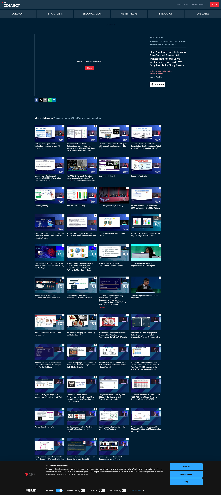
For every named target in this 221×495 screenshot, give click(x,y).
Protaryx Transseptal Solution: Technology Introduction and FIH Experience (47, 146)
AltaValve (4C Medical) (76, 206)
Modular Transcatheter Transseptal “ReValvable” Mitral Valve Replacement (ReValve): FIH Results (113, 335)
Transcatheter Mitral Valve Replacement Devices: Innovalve (47, 297)
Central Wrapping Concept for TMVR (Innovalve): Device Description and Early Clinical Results (81, 365)
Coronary (18, 14)
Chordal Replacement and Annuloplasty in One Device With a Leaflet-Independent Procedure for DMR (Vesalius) (80, 398)
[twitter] (41, 100)
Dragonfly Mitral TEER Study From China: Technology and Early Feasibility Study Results (112, 397)
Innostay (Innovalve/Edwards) (111, 206)
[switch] (82, 490)
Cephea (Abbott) (41, 206)
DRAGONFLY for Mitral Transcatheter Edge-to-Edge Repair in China (145, 235)
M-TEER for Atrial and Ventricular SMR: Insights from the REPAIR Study (145, 207)
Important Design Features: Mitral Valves (112, 235)
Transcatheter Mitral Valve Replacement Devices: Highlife (143, 265)
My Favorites (198, 5)
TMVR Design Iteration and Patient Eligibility (144, 297)
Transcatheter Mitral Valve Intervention (163, 44)
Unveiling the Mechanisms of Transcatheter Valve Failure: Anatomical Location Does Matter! (112, 459)
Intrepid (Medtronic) (139, 176)
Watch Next (159, 84)
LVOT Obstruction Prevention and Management (48, 334)
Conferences (182, 5)
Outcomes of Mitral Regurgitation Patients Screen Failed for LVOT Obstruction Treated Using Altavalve (145, 335)
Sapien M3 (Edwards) (107, 176)
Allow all (186, 467)
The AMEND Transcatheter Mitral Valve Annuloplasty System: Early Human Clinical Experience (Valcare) (81, 178)
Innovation (166, 14)
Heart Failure (129, 14)
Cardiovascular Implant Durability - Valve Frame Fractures (112, 428)
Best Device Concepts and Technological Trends (167, 41)
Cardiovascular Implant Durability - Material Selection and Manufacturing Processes (146, 429)
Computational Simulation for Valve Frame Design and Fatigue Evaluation (49, 458)
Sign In (214, 5)
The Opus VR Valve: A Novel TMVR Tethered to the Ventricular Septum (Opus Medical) (112, 365)
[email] (45, 100)
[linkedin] (54, 100)
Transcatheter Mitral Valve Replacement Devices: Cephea (111, 265)
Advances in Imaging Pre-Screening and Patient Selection (81, 334)
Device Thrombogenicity (44, 427)
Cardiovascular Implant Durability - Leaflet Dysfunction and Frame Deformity (80, 429)
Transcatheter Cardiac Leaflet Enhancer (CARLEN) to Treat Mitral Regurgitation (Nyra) (48, 178)
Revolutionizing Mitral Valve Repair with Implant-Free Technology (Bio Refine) (112, 146)
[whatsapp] (50, 100)
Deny (186, 482)
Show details (135, 490)
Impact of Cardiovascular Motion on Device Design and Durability (81, 458)
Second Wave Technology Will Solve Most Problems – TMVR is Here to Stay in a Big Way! (49, 266)
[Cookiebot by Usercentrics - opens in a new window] (30, 490)
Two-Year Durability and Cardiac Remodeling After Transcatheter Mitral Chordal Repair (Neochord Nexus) (146, 146)
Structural (55, 14)
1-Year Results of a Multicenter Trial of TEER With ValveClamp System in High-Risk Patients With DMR (145, 397)
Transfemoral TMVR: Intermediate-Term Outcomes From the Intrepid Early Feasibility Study (48, 365)
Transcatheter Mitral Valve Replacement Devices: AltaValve (79, 297)
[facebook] (36, 100)
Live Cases (203, 14)
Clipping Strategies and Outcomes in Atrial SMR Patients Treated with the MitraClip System (49, 236)
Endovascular (92, 14)
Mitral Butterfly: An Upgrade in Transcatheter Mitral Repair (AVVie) (48, 396)
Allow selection (186, 474)
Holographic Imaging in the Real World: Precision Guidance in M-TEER (81, 235)
